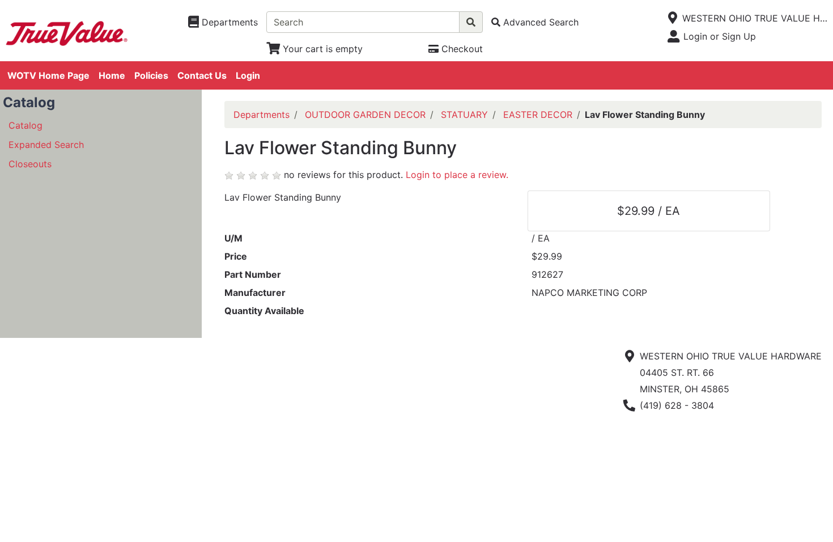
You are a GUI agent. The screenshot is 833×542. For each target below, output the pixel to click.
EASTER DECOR (537, 114)
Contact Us (202, 75)
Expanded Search (46, 144)
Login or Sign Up (719, 36)
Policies (151, 75)
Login (248, 75)
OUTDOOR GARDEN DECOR (365, 114)
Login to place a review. (457, 174)
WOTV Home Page (48, 75)
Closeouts (30, 164)
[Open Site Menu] (673, 18)
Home (112, 75)
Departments (261, 114)
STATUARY (464, 114)
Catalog (25, 125)
